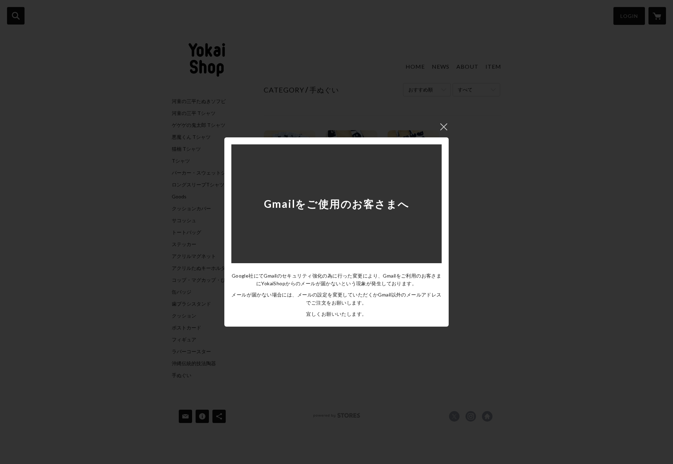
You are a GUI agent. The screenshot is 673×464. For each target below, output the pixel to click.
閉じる (443, 126)
